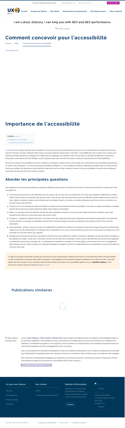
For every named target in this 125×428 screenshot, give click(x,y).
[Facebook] (6, 278)
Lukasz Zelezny (32, 338)
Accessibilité (9, 150)
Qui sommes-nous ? (98, 11)
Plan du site (63, 422)
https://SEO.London (85, 3)
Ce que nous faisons (39, 11)
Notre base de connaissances (75, 11)
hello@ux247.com (43, 265)
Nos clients (54, 11)
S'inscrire (70, 404)
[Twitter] (9, 278)
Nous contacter (116, 11)
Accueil (24, 11)
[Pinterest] (12, 278)
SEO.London (99, 392)
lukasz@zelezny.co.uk (68, 3)
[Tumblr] (15, 278)
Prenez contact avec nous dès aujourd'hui (36, 365)
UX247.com (57, 338)
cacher (17, 136)
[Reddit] (21, 278)
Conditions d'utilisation (79, 422)
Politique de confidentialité (47, 422)
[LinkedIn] (99, 3)
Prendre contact (113, 3)
